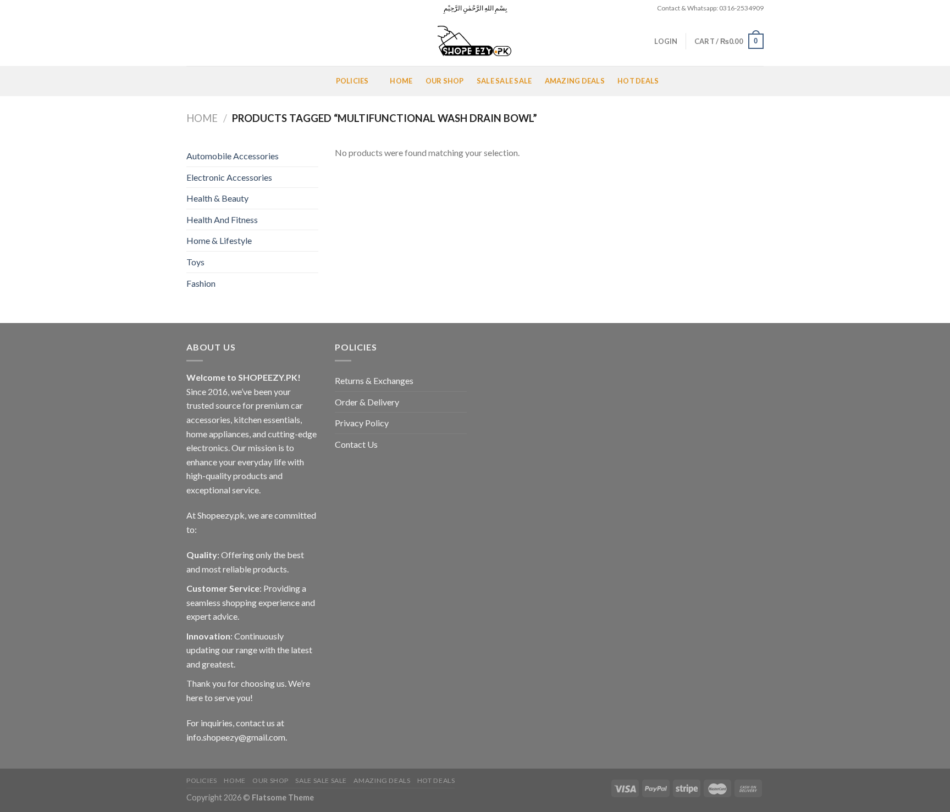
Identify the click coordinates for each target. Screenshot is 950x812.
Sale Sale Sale (504, 80)
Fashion (201, 283)
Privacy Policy (362, 423)
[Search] (190, 41)
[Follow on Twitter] (212, 8)
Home (401, 80)
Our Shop (445, 80)
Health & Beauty (217, 198)
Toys (195, 262)
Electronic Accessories (229, 177)
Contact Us (356, 444)
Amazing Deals (575, 80)
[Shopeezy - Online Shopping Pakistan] (475, 41)
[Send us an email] (223, 8)
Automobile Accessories (232, 156)
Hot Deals (638, 80)
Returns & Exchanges (374, 380)
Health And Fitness (222, 219)
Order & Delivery (367, 402)
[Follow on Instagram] (202, 8)
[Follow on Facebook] (192, 8)
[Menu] (199, 81)
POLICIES (352, 80)
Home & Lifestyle (219, 240)
